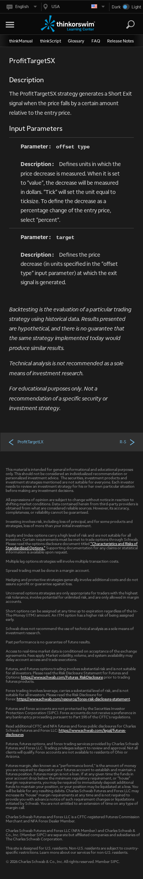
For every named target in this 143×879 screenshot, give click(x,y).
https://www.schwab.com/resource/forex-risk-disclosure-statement (73, 698)
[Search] (130, 24)
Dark (116, 7)
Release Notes (120, 41)
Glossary (76, 41)
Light (136, 7)
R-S (123, 441)
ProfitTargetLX (30, 441)
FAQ (96, 41)
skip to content (19, 23)
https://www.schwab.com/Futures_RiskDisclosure (62, 676)
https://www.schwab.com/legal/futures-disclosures (66, 732)
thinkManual (21, 41)
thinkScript (50, 41)
